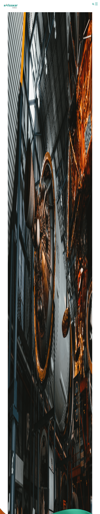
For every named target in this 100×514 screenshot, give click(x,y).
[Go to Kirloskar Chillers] (10, 6)
